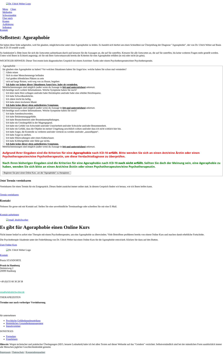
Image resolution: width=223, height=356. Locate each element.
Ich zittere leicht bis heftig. (18, 99)
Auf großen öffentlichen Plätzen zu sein (24, 78)
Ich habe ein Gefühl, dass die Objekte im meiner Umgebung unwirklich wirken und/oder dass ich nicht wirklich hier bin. (63, 128)
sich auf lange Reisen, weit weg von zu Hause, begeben (32, 81)
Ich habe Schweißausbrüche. (19, 96)
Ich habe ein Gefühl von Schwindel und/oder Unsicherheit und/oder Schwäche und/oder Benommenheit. (55, 125)
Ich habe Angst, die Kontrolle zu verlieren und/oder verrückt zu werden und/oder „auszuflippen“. (52, 131)
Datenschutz (18, 352)
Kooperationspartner (35, 352)
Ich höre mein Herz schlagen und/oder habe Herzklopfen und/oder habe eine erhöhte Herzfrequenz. (53, 93)
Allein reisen (11, 72)
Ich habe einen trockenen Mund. (21, 102)
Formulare (11, 336)
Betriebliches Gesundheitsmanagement (24, 323)
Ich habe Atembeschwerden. (19, 113)
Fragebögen (11, 339)
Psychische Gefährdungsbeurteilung (23, 320)
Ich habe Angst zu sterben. (18, 135)
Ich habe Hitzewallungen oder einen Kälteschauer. (29, 138)
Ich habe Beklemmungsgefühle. (20, 116)
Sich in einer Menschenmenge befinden (24, 75)
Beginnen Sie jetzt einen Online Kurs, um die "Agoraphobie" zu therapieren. (37, 173)
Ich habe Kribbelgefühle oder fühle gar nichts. (27, 141)
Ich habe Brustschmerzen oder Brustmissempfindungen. (32, 119)
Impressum (5, 352)
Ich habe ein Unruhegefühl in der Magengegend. (29, 122)
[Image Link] (111, 3)
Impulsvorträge (13, 326)
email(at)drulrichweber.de (12, 292)
